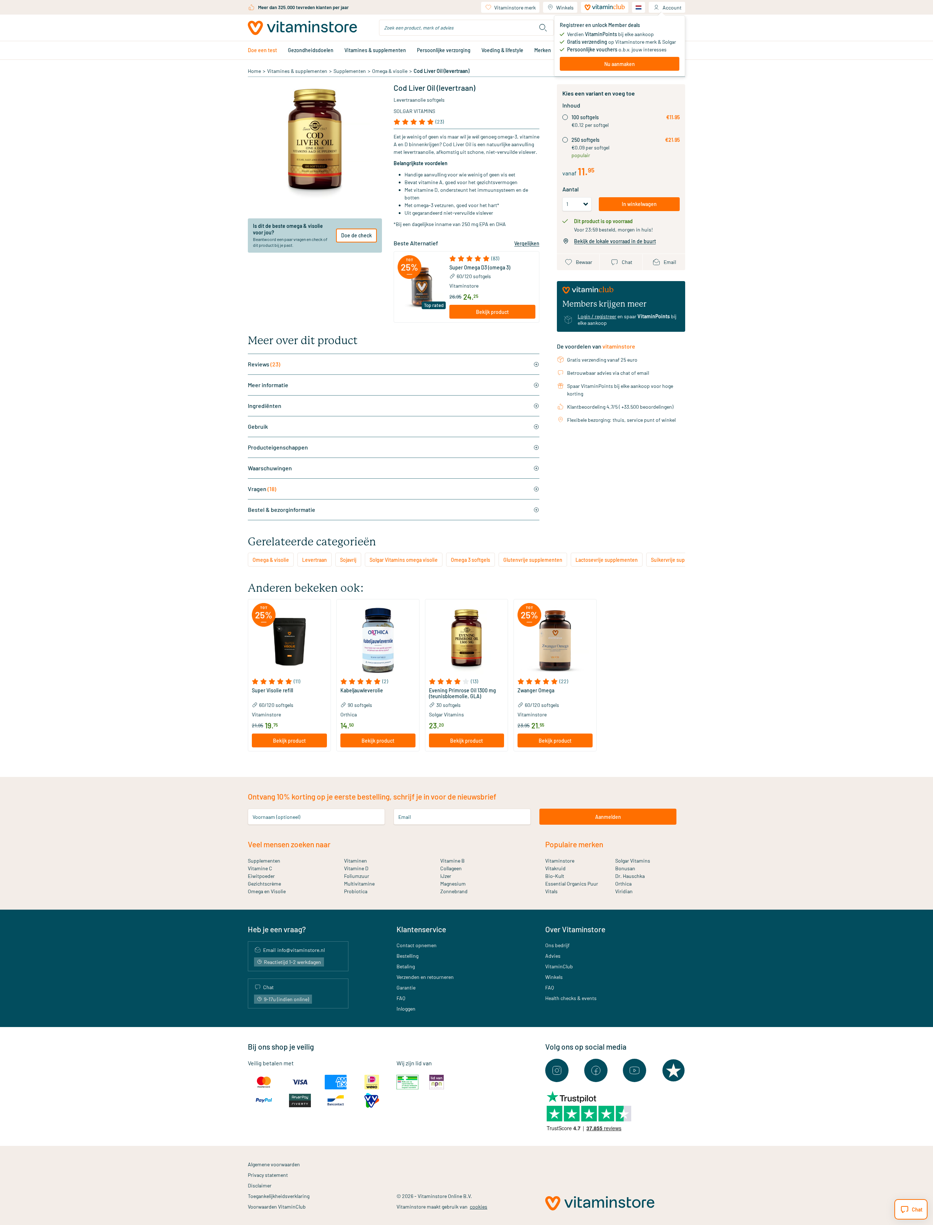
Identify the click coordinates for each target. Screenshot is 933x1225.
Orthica (623, 883)
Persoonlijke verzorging (444, 50)
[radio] (565, 117)
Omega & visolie (389, 71)
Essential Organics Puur (571, 883)
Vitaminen (355, 861)
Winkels (565, 7)
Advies (553, 956)
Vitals (551, 891)
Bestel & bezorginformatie (281, 509)
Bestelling (407, 956)
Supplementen (349, 71)
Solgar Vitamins (414, 111)
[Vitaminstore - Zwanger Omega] (555, 640)
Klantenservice (421, 929)
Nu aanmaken (619, 64)
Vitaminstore (464, 286)
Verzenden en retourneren (425, 977)
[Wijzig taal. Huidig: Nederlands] (638, 7)
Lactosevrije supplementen (606, 560)
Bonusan (625, 868)
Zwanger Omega (536, 690)
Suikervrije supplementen (680, 560)
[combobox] (466, 28)
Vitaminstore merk (515, 7)
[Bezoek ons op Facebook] (596, 1070)
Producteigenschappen (278, 447)
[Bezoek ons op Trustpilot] (673, 1070)
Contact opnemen (417, 945)
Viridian (624, 891)
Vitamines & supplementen (375, 50)
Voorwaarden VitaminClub (277, 1206)
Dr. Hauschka (630, 876)
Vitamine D (356, 868)
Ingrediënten (264, 405)
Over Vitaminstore (575, 929)
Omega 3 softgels (470, 560)
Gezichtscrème (264, 883)
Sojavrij (348, 560)
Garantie (406, 987)
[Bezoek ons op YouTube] (634, 1070)
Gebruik (258, 426)
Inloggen (406, 1009)
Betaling (406, 966)
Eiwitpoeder (261, 876)
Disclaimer (260, 1185)
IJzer (445, 876)
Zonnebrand (454, 891)
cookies (478, 1206)
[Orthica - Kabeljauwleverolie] (377, 640)
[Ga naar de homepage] (302, 28)
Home (254, 71)
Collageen (451, 868)
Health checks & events (571, 998)
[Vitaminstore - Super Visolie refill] (289, 640)
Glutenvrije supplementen (532, 560)
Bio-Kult (554, 876)
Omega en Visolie (267, 891)
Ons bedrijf (557, 945)
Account (672, 7)
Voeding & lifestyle (502, 50)
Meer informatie (268, 384)
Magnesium (453, 883)
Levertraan (314, 560)
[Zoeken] (543, 27)
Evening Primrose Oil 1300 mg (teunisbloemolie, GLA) (462, 693)
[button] (492, 258)
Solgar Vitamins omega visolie (404, 560)
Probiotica (355, 891)
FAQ (401, 998)
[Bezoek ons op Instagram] (557, 1070)
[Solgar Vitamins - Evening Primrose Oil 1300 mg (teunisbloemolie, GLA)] (466, 640)
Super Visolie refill (272, 690)
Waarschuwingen (270, 467)
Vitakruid (555, 868)
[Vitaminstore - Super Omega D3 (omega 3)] (422, 287)
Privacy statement (268, 1175)
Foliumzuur (356, 876)
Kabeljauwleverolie (361, 690)
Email (404, 817)
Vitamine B (452, 861)
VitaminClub (559, 966)
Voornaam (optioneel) (276, 817)
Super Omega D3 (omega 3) (479, 268)
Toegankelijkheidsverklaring (278, 1196)
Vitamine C (260, 868)
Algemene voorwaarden (274, 1164)
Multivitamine (359, 883)
